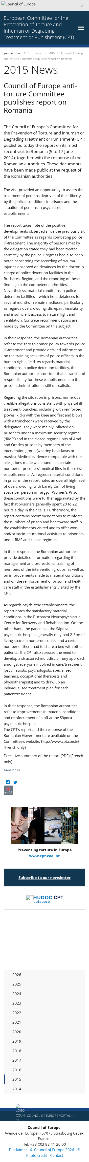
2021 (16, 1022)
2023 (16, 1003)
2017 (16, 1060)
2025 (16, 984)
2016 (16, 1069)
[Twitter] (15, 782)
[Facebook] (7, 782)
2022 (16, 1012)
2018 (16, 1050)
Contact (56, 1155)
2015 (16, 1079)
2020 (16, 1031)
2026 (16, 974)
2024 (16, 993)
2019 (16, 1041)
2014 (16, 1088)
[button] (44, 5)
